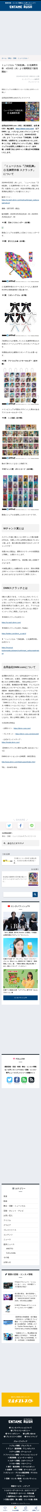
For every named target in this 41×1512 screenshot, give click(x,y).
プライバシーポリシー (21, 1430)
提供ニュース (9, 1244)
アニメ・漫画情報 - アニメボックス (21, 1448)
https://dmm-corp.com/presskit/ (27, 734)
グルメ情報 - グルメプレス (21, 1446)
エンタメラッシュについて (21, 1428)
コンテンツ (8, 1235)
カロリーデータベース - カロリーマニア (21, 1490)
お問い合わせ (30, 1434)
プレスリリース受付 (14, 1436)
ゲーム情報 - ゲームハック (21, 1452)
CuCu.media (10, 1253)
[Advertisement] (20, 33)
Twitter (9, 1083)
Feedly (24, 1083)
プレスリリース (30, 836)
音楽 (5, 1196)
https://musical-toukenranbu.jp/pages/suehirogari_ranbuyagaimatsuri (20, 651)
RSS (31, 1083)
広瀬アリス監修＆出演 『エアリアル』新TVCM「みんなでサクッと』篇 (20, 991)
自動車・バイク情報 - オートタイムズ (21, 1470)
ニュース (7, 1239)
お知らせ (7, 1262)
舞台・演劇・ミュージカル (12, 836)
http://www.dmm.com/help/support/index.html (18, 762)
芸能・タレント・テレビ (14, 1211)
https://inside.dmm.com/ (11, 742)
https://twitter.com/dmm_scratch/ (14, 634)
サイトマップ (32, 1436)
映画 (5, 1201)
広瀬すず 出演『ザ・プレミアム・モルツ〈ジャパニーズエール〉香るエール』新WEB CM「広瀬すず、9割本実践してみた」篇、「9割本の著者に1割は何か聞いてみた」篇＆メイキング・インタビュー (20, 962)
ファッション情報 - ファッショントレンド (21, 1455)
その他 (6, 1257)
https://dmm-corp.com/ (22, 728)
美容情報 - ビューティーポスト (21, 1458)
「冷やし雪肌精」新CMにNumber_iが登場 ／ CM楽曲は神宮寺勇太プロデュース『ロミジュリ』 (20, 934)
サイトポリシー (14, 1434)
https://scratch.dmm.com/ (11, 622)
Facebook (17, 1083)
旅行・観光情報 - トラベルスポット (21, 1467)
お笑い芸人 (8, 1215)
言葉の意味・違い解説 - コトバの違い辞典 (21, 1499)
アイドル (7, 1220)
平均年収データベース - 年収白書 (21, 1493)
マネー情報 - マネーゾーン (21, 1464)
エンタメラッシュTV (20, 997)
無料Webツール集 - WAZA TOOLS (21, 1496)
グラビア (7, 1225)
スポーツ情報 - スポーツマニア (21, 1461)
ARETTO (9, 1249)
